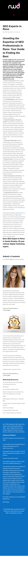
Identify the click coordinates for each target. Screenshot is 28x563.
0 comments (17, 32)
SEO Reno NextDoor (8, 407)
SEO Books (6, 386)
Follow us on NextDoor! (9, 435)
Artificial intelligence (19, 298)
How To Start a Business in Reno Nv (12, 413)
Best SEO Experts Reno (8, 32)
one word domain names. (11, 458)
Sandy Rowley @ (13, 308)
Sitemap (17, 444)
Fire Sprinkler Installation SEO (10, 389)
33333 (4, 396)
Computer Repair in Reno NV (10, 410)
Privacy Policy (9, 448)
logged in (11, 259)
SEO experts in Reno (17, 213)
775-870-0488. (6, 310)
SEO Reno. (22, 444)
